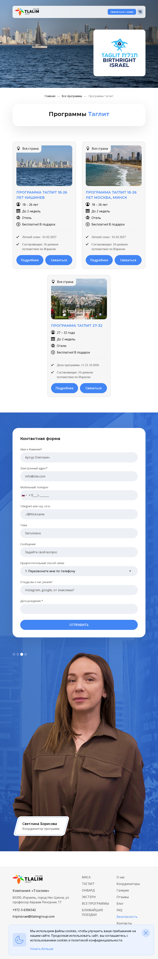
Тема (23, 525)
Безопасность (127, 917)
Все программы (95, 903)
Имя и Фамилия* (31, 449)
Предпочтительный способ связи (42, 563)
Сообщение (28, 544)
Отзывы (123, 897)
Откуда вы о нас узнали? (36, 582)
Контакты (124, 923)
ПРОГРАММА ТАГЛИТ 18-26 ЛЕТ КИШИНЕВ (41, 195)
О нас (121, 877)
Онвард (88, 890)
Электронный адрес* (34, 468)
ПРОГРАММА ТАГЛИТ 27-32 (76, 326)
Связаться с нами (121, 12)
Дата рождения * (31, 601)
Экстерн (89, 897)
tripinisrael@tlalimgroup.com (34, 916)
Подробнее (30, 260)
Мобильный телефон (34, 487)
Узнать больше (41, 949)
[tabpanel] (79, 752)
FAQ (119, 910)
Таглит (88, 884)
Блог (120, 903)
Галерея (123, 890)
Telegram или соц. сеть (35, 506)
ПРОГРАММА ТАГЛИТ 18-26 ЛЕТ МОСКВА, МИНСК (111, 195)
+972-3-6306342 (24, 910)
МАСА (86, 877)
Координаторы (128, 884)
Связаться (59, 260)
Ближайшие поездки (92, 912)
